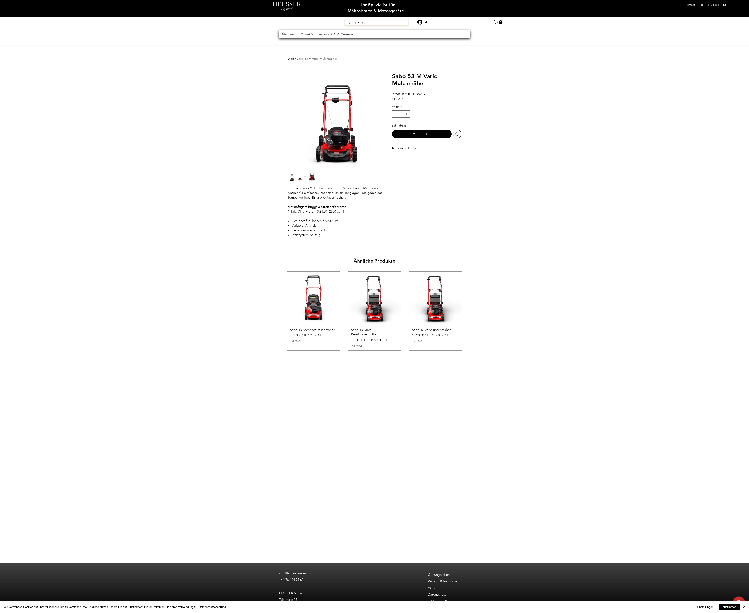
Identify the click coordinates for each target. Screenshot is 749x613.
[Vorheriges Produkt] (281, 311)
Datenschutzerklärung (212, 607)
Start (291, 58)
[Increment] (407, 114)
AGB (431, 588)
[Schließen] (744, 607)
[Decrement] (395, 114)
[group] (374, 311)
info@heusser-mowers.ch (296, 573)
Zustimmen (729, 607)
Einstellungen (705, 607)
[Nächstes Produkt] (467, 311)
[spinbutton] (401, 114)
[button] (498, 22)
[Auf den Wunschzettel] (457, 134)
